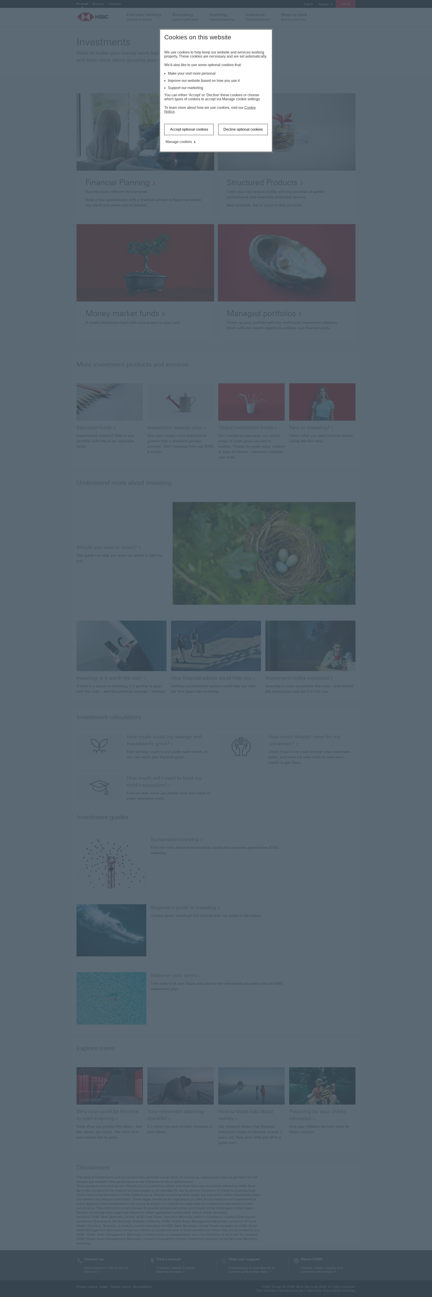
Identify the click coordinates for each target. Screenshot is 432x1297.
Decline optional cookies (243, 129)
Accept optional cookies (189, 129)
